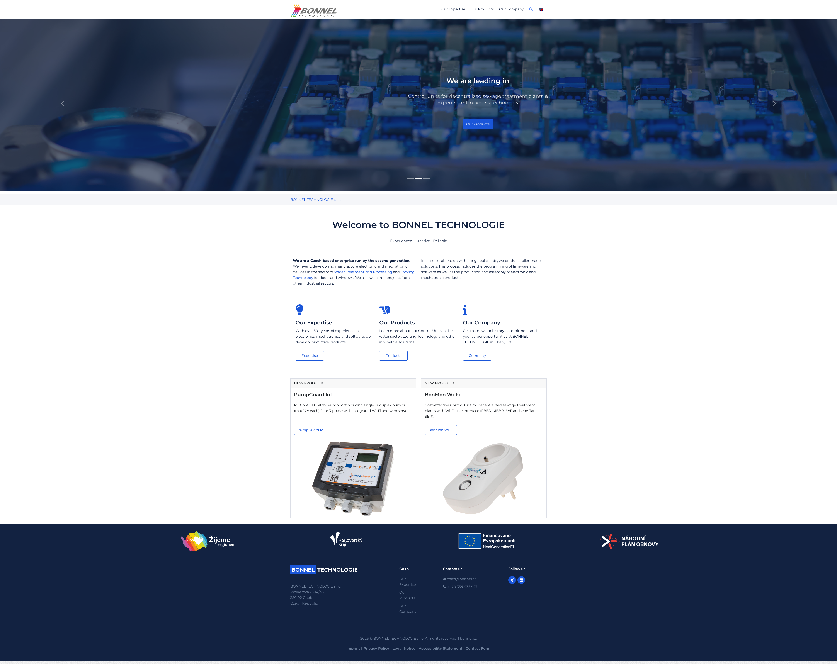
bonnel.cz (468, 638)
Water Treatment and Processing (363, 272)
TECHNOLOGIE (324, 570)
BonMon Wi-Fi (442, 395)
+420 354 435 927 (461, 587)
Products (393, 356)
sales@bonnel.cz (461, 579)
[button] (531, 10)
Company (477, 356)
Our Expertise (453, 9)
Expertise (309, 356)
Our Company (511, 9)
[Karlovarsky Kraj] (348, 539)
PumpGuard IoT (313, 395)
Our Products (482, 9)
